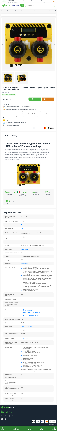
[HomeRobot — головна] (11, 5)
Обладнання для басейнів (13, 10)
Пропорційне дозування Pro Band (30, 315)
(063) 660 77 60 (6, 411)
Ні (21, 299)
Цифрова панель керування (28, 309)
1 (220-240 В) (25, 249)
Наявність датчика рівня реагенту (30, 312)
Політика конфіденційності (45, 1)
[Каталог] (22, 5)
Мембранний (24, 263)
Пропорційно (24, 338)
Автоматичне (25, 225)
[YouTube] (5, 419)
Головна (3, 10)
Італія (22, 228)
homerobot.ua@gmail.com (8, 416)
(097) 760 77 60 (6, 413)
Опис (27, 15)
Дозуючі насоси (43, 10)
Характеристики (18, 15)
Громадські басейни (26, 326)
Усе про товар (6, 15)
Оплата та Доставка (33, 1)
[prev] (2, 44)
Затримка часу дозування (28, 314)
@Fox (54, 424)
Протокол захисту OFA (27, 310)
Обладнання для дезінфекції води (29, 10)
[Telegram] (2, 419)
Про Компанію (25, 1)
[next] (54, 44)
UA (4, 1)
